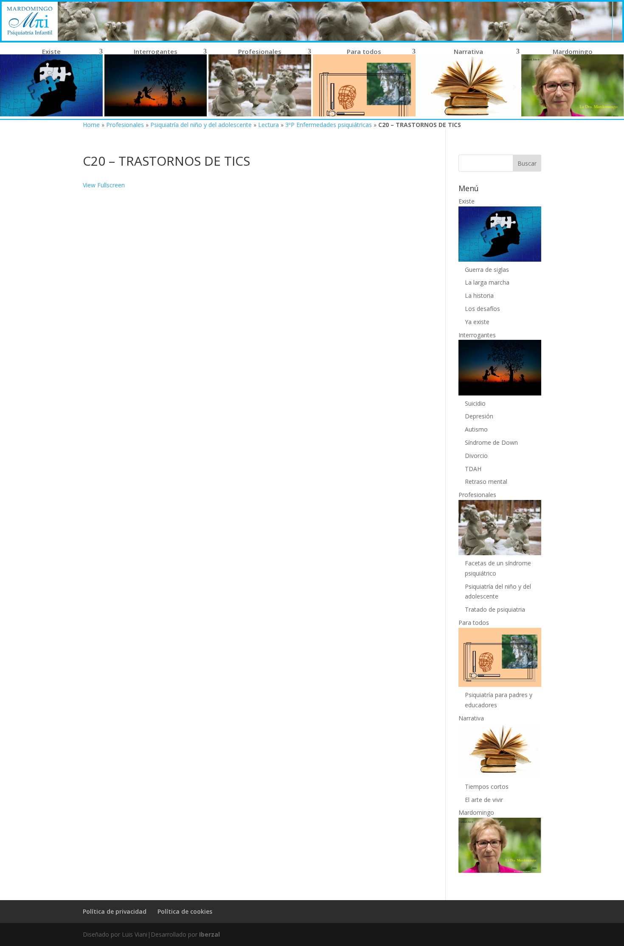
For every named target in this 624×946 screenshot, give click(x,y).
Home (91, 125)
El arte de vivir (484, 800)
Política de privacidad (114, 911)
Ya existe (477, 322)
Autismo (476, 429)
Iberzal (209, 934)
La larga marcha (487, 282)
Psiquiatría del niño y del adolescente (201, 125)
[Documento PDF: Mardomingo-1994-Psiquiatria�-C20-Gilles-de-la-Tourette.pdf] (251, 479)
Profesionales (125, 125)
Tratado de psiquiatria (495, 609)
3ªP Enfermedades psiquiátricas (328, 125)
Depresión (479, 416)
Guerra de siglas (487, 269)
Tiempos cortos (487, 786)
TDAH (473, 469)
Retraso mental (486, 481)
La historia (479, 295)
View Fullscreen (104, 185)
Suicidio (475, 403)
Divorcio (476, 456)
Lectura (268, 125)
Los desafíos (482, 309)
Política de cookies (184, 911)
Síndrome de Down (491, 442)
